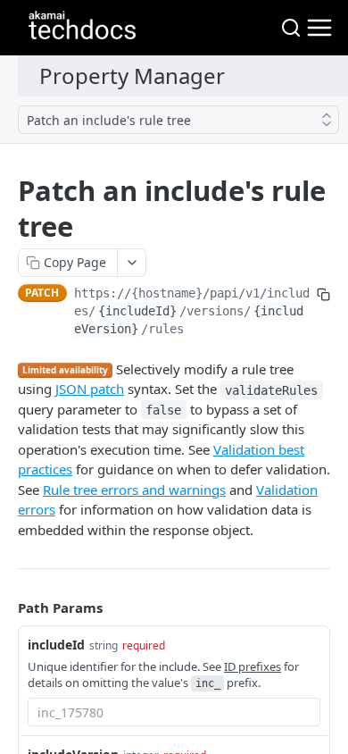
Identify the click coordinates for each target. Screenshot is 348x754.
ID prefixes (252, 666)
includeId (56, 644)
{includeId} (137, 311)
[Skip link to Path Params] (5, 607)
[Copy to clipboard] (323, 295)
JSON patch (89, 389)
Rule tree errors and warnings (134, 489)
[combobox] (174, 712)
